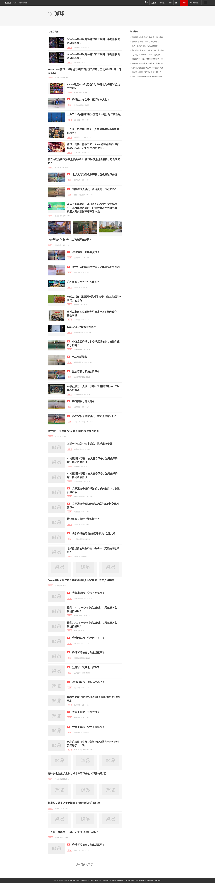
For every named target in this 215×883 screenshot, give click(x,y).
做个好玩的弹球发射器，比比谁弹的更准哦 (96, 267)
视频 (69, 105)
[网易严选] (162, 2)
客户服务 (113, 880)
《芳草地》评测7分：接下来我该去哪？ (69, 239)
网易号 (69, 47)
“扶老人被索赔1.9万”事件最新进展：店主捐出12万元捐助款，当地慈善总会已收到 (149, 72)
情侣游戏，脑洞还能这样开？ (83, 518)
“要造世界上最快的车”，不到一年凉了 (146, 42)
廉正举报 (150, 880)
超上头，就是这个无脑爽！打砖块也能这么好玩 (74, 802)
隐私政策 (120, 880)
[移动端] (146, 2)
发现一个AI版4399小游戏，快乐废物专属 (89, 443)
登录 (184, 3)
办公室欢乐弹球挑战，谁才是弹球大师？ (94, 416)
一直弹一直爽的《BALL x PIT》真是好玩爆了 (73, 832)
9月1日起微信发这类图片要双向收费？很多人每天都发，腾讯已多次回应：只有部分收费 (149, 68)
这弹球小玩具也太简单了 (86, 667)
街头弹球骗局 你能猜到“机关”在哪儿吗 (93, 533)
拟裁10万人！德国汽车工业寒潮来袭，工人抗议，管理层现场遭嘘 (149, 59)
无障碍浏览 (23, 3)
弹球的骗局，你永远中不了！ (88, 637)
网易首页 (8, 3)
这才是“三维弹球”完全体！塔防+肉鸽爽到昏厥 (73, 431)
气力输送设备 (79, 356)
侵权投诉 (158, 880)
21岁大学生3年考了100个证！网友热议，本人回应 (149, 55)
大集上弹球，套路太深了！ (87, 712)
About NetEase (81, 880)
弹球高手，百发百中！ (84, 401)
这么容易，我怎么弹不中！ (87, 371)
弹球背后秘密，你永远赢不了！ (89, 652)
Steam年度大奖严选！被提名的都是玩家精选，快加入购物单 (81, 580)
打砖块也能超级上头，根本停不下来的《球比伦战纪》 (78, 773)
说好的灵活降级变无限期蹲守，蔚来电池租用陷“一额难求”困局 (149, 63)
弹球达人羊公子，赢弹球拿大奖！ (91, 99)
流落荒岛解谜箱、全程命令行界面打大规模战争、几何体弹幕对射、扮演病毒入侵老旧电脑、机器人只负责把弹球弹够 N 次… (93, 208)
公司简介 (91, 880)
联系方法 (98, 880)
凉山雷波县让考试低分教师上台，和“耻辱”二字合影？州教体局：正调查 (149, 50)
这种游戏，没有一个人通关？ (83, 281)
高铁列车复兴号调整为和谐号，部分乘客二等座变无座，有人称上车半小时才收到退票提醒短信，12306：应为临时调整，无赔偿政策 (149, 37)
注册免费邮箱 (194, 3)
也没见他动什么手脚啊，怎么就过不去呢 (94, 174)
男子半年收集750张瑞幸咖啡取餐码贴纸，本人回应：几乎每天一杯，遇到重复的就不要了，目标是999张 (149, 76)
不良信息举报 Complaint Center (135, 880)
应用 (14, 3)
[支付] (170, 2)
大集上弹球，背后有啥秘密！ (88, 592)
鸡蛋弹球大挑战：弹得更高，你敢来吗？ (94, 189)
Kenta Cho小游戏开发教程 (81, 326)
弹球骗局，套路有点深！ (86, 252)
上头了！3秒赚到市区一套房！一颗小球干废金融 (94, 114)
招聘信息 (106, 880)
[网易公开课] (153, 2)
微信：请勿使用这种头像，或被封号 (145, 46)
